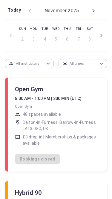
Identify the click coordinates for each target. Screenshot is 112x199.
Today (14, 10)
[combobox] (24, 63)
